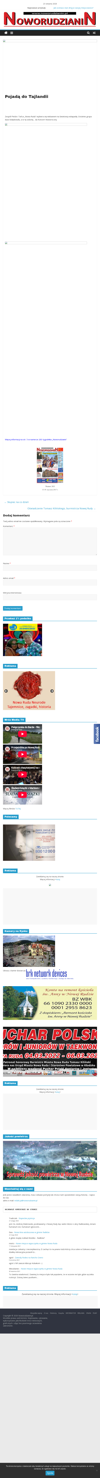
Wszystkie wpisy (36, 1313)
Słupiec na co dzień (16, 502)
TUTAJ (18, 808)
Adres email (9, 578)
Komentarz (9, 526)
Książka (61, 1313)
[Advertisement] (50, 906)
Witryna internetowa (12, 592)
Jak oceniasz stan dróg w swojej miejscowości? (73, 8)
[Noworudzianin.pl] (6, 33)
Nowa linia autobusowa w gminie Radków (31, 1232)
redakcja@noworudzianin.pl (25, 1200)
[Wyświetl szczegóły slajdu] (22, 640)
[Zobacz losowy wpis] (94, 32)
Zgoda (50, 1473)
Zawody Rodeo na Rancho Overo (29, 1257)
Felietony (53, 1313)
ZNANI (88, 1313)
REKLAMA (81, 1313)
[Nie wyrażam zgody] (96, 1470)
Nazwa (7, 563)
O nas (46, 1313)
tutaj (58, 879)
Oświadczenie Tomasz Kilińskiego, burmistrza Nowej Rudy (61, 508)
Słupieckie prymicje (27, 1218)
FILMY (95, 1313)
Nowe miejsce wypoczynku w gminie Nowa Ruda (36, 1243)
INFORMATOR (71, 1313)
